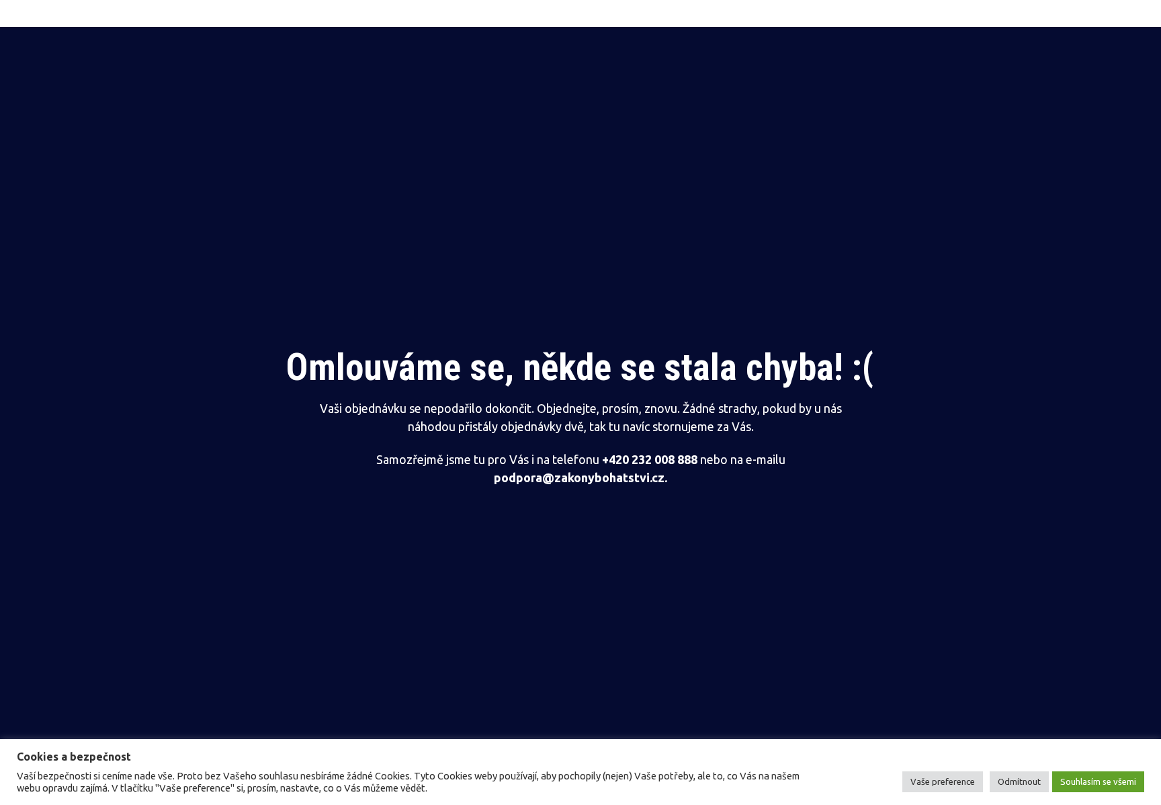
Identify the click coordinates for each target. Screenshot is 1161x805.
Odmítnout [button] (1019, 781)
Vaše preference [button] (942, 781)
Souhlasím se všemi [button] (1098, 781)
